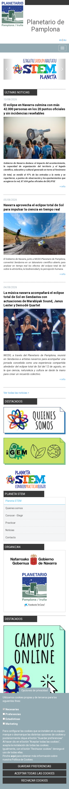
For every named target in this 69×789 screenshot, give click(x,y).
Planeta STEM (13, 500)
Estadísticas (12, 719)
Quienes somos (14, 508)
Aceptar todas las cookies (34, 773)
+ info (62, 186)
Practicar (10, 522)
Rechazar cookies (34, 780)
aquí (13, 756)
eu (65, 40)
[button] (8, 69)
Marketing (11, 723)
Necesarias (12, 709)
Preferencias (13, 714)
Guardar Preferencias (34, 766)
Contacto (10, 537)
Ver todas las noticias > (16, 392)
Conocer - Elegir (14, 515)
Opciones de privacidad (34, 690)
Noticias (9, 530)
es (60, 40)
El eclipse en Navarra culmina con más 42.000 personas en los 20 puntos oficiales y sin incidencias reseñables (34, 109)
